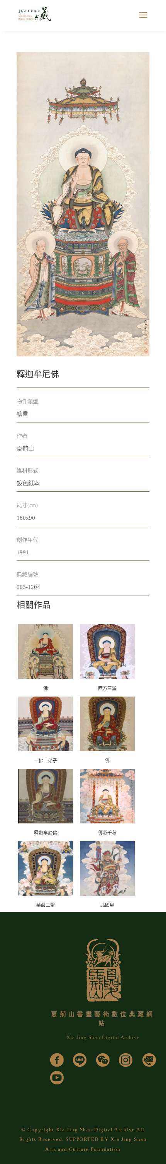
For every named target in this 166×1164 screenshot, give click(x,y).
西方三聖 (107, 688)
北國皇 (107, 905)
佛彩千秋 (107, 833)
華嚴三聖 (45, 905)
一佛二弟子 (45, 760)
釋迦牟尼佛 (45, 833)
